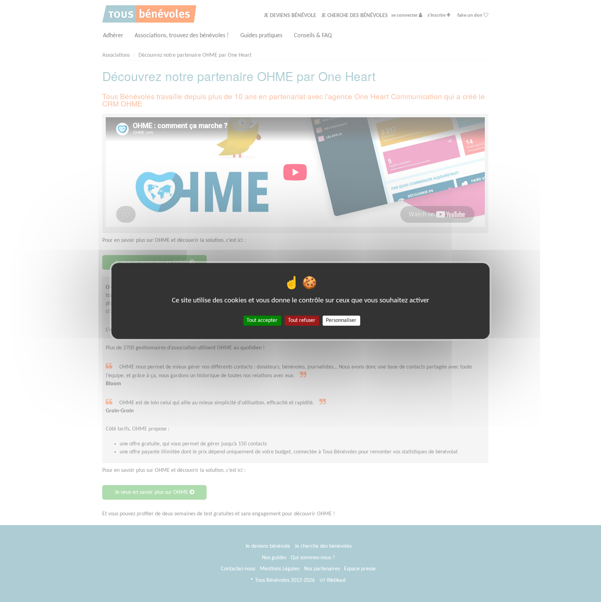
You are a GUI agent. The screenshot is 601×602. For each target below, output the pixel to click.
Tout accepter (262, 320)
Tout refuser (301, 320)
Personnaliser (341, 320)
